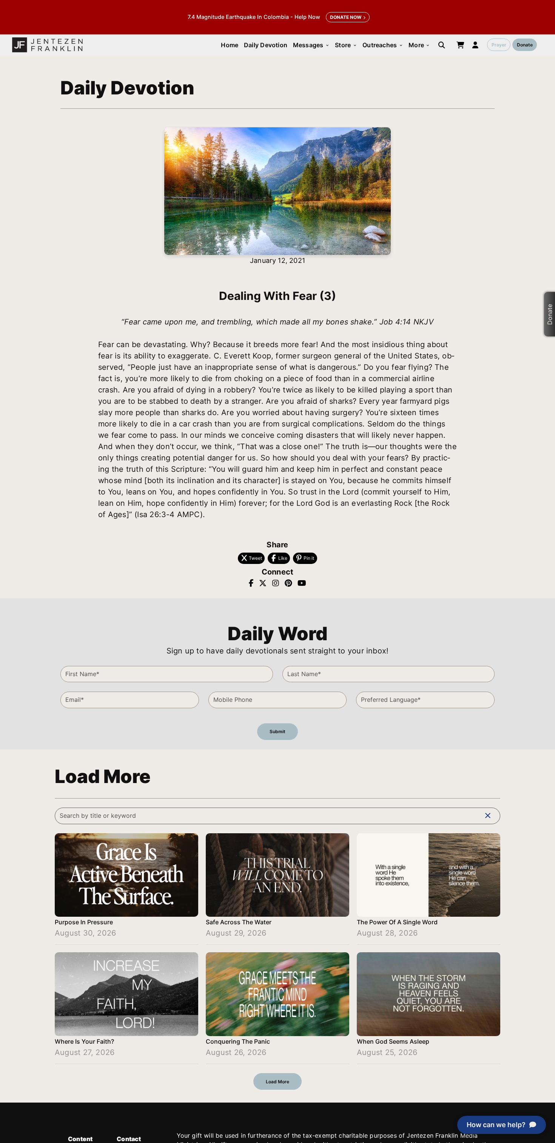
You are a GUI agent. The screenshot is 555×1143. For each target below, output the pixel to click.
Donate (525, 45)
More (419, 45)
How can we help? (496, 1125)
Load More (277, 1081)
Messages (311, 45)
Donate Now (345, 17)
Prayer (499, 45)
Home (229, 45)
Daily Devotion (265, 45)
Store (346, 45)
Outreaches (382, 45)
